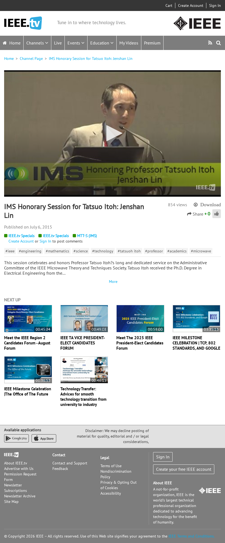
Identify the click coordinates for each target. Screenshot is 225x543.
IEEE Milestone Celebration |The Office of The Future (27, 391)
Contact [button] (58, 454)
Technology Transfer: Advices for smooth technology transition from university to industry (83, 396)
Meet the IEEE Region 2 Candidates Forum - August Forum (27, 343)
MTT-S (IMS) (87, 235)
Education (100, 43)
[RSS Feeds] (210, 43)
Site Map (11, 501)
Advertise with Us (18, 468)
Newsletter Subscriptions (15, 488)
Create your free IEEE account (183, 469)
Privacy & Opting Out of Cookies (118, 485)
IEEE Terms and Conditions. (191, 536)
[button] (112, 133)
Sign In (215, 5)
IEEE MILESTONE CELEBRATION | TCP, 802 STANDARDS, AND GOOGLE (196, 343)
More (112, 281)
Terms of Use (111, 465)
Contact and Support (69, 463)
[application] (112, 133)
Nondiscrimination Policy (115, 474)
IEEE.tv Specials (22, 235)
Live (58, 43)
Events (74, 43)
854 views (177, 204)
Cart (168, 5)
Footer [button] (9, 454)
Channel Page (31, 58)
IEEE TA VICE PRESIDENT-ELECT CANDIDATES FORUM (82, 343)
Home (14, 43)
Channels (35, 43)
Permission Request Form (20, 477)
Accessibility (110, 493)
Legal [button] (104, 457)
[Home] (23, 23)
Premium (152, 43)
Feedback (60, 468)
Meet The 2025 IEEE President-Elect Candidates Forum (139, 343)
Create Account (190, 5)
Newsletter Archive (19, 496)
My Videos (128, 43)
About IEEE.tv (15, 463)
